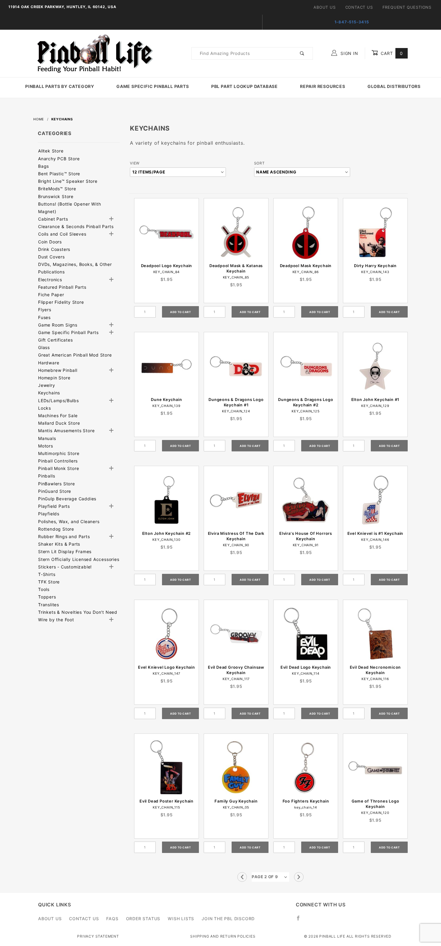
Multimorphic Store (58, 453)
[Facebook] (301, 920)
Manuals (47, 438)
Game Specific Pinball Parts (152, 86)
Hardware (48, 362)
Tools (44, 589)
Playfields (48, 513)
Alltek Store (51, 150)
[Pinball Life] (93, 53)
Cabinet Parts (53, 218)
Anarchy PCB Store (59, 158)
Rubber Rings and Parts (64, 536)
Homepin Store (54, 377)
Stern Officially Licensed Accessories (78, 559)
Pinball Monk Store (58, 468)
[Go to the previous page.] (242, 877)
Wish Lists (181, 918)
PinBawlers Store (56, 483)
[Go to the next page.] (299, 877)
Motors (45, 445)
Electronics (50, 279)
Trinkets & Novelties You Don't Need (77, 612)
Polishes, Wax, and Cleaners (69, 521)
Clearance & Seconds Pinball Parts (75, 226)
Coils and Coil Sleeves (62, 234)
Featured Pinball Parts (62, 287)
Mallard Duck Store (59, 423)
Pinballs (46, 475)
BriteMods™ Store (57, 188)
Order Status (143, 918)
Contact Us (359, 7)
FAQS (112, 918)
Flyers (44, 309)
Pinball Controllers (58, 460)
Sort (259, 163)
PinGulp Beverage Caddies (67, 498)
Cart (391, 53)
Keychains (49, 392)
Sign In (348, 53)
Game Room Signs (57, 324)
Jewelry (46, 385)
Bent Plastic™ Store (59, 173)
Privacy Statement (98, 936)
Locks (44, 408)
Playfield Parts (54, 506)
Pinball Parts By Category (59, 86)
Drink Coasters (54, 249)
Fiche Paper (51, 294)
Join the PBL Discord (228, 918)
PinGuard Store (54, 491)
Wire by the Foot (56, 619)
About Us (324, 7)
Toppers (47, 596)
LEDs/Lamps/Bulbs (58, 400)
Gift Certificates (55, 339)
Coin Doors (50, 241)
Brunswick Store (56, 196)
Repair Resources (322, 86)
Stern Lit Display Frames (65, 551)
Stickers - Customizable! (65, 566)
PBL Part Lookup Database (244, 86)
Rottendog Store (56, 529)
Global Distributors (394, 86)
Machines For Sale (58, 415)
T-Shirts (46, 574)
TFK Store (49, 581)
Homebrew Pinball (57, 370)
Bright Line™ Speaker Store (68, 181)
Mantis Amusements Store (66, 430)
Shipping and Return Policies (222, 936)
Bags (43, 166)
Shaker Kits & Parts (59, 544)
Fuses (44, 317)
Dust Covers (51, 256)
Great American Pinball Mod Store (75, 354)
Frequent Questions (406, 7)
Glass (44, 347)
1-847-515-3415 (351, 22)
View (135, 163)
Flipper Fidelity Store (61, 302)
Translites (48, 604)
